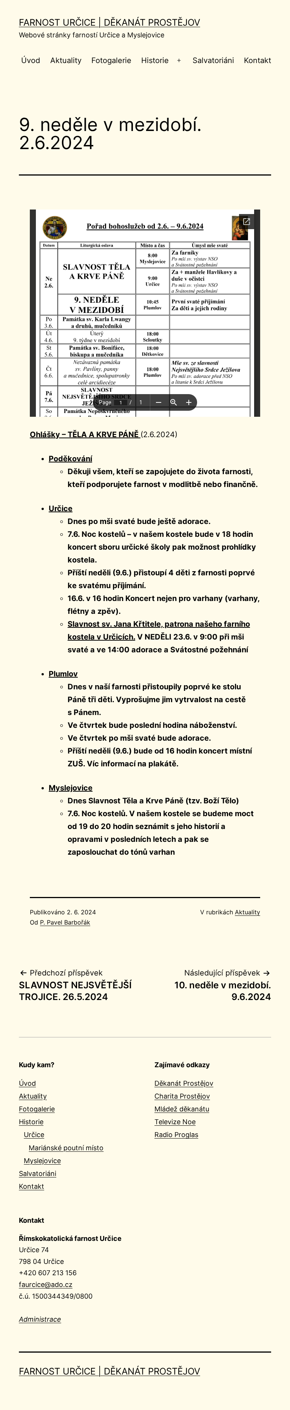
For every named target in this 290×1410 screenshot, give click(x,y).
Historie (155, 60)
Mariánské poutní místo (66, 1148)
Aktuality (66, 60)
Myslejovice (42, 1161)
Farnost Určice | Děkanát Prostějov (109, 22)
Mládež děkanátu (181, 1109)
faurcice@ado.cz (45, 1284)
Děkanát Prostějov (183, 1083)
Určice (34, 1135)
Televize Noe (175, 1122)
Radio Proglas (176, 1135)
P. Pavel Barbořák (65, 922)
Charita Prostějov (182, 1096)
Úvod (30, 60)
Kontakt (257, 60)
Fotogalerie (111, 60)
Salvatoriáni (213, 60)
